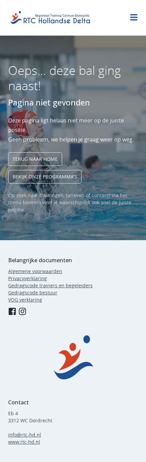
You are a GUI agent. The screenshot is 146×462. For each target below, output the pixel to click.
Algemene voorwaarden (35, 271)
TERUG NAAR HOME (35, 159)
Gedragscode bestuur (32, 292)
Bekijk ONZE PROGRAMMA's (45, 176)
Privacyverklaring (27, 278)
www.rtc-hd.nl (24, 442)
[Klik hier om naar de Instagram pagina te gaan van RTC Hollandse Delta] (22, 311)
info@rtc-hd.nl (24, 434)
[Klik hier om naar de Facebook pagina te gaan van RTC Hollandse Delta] (12, 311)
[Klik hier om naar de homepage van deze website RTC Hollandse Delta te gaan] (73, 357)
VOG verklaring (25, 299)
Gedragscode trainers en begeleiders (50, 285)
